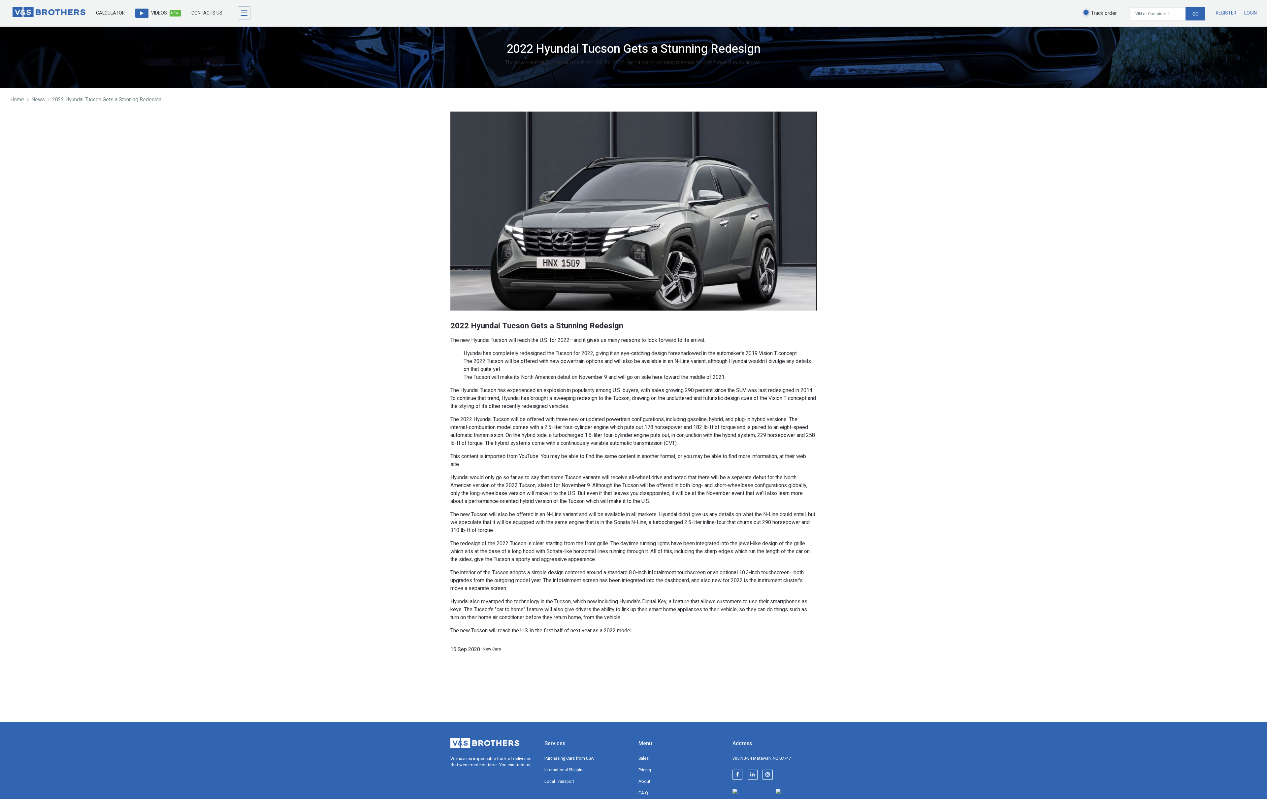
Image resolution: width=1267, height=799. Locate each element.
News (38, 100)
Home (17, 100)
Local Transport (559, 781)
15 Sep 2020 (465, 649)
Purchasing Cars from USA (569, 758)
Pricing (644, 770)
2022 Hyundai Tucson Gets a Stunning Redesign (106, 100)
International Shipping (564, 770)
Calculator (110, 13)
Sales (643, 758)
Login (1250, 13)
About (644, 781)
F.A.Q (643, 793)
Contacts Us (206, 13)
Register (1226, 13)
